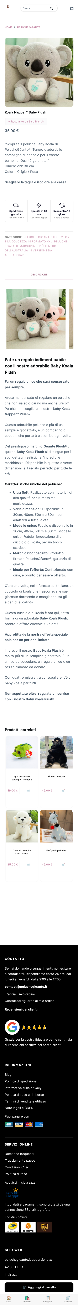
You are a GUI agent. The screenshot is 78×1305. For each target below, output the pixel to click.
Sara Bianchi (36, 121)
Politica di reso (16, 1174)
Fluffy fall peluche (56, 850)
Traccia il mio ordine (20, 994)
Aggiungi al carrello (42, 1287)
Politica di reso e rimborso (24, 1095)
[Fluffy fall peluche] (56, 826)
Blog (8, 1075)
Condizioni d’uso (17, 1167)
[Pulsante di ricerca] (51, 8)
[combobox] (34, 8)
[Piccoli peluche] (56, 752)
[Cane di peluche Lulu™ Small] (22, 826)
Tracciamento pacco (20, 1160)
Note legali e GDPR (19, 1108)
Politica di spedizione (21, 1081)
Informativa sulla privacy (23, 1088)
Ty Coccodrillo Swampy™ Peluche (21, 778)
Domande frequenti (19, 1154)
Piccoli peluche (56, 776)
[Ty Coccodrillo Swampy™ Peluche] (22, 752)
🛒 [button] (28, 790)
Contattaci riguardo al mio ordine (29, 1001)
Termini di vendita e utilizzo (25, 1101)
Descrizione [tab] (39, 274)
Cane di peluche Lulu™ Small (22, 852)
